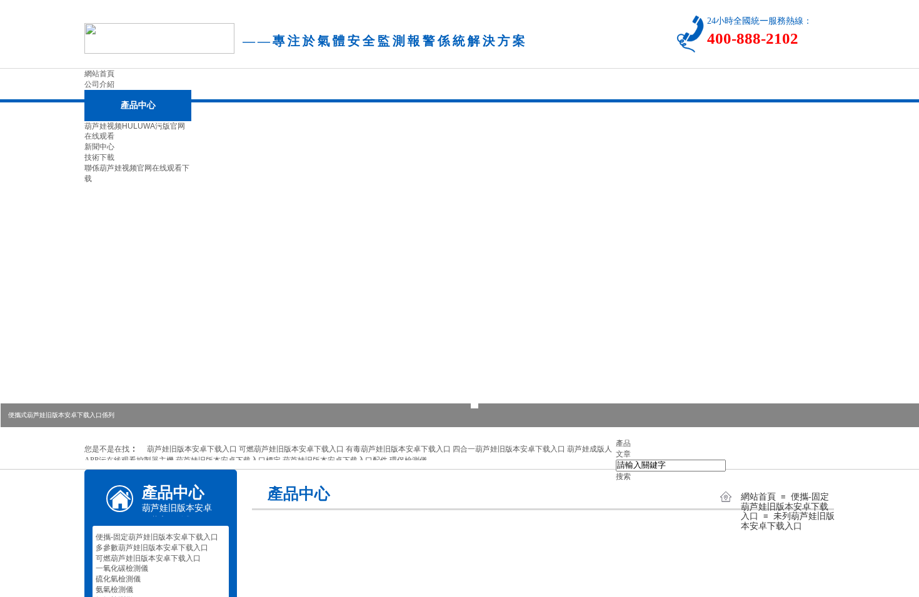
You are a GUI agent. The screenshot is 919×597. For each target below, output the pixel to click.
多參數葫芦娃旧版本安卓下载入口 (152, 547)
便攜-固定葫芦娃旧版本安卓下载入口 (785, 506)
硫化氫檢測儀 (118, 579)
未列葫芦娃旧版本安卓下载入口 (788, 521)
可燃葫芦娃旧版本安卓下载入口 (148, 558)
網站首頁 (758, 496)
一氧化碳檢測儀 (122, 568)
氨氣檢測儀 (114, 589)
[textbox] (671, 465)
